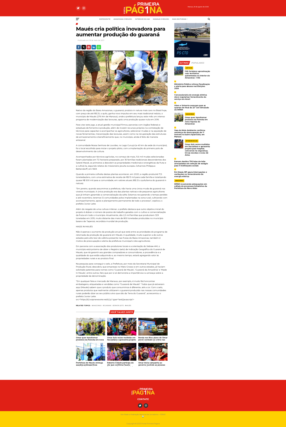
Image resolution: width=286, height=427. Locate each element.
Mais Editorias (179, 19)
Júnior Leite (118, 305)
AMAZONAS (97, 305)
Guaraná (107, 305)
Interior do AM (142, 19)
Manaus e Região (161, 19)
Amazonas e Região (123, 19)
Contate (143, 399)
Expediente (104, 19)
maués (128, 305)
